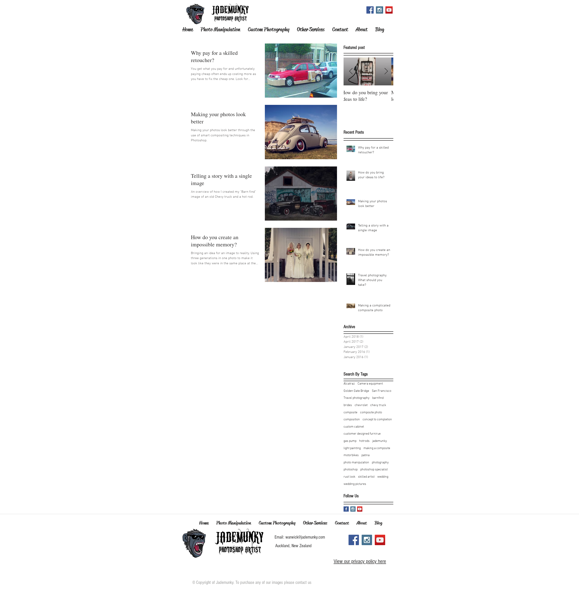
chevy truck (378, 405)
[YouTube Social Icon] (389, 10)
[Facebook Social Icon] (370, 10)
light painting (352, 448)
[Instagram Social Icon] (379, 10)
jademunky (379, 441)
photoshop (351, 470)
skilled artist (366, 477)
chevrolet (361, 405)
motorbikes (351, 455)
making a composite (376, 448)
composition (352, 419)
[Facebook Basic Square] (346, 509)
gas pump (350, 441)
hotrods (364, 441)
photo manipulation (356, 463)
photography (380, 463)
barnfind (378, 398)
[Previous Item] (351, 71)
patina (365, 455)
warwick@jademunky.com (305, 537)
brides (348, 405)
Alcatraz (349, 384)
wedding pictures (355, 484)
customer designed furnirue (362, 434)
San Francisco (381, 391)
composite (350, 412)
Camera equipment (370, 384)
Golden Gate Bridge (356, 391)
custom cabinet (354, 427)
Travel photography (357, 398)
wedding (382, 477)
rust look (349, 477)
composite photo (371, 412)
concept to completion (377, 419)
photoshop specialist (374, 470)
